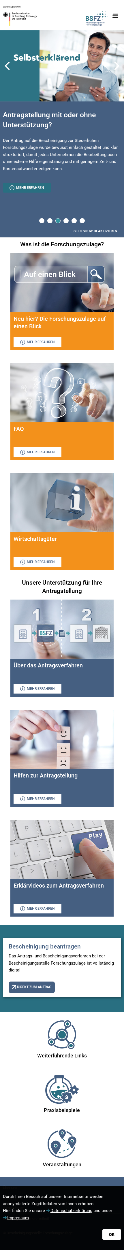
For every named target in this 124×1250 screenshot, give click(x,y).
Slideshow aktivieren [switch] (95, 231)
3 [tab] (58, 220)
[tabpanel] (62, 152)
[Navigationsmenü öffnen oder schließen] (115, 16)
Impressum (18, 1217)
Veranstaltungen (62, 1164)
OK (111, 1234)
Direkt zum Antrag (33, 987)
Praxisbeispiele (62, 1110)
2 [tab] (50, 220)
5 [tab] (74, 220)
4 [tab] (66, 220)
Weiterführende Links (62, 1056)
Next (116, 66)
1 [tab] (42, 220)
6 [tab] (82, 220)
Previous (7, 66)
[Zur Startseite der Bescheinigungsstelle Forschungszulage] (97, 16)
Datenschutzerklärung (71, 1210)
